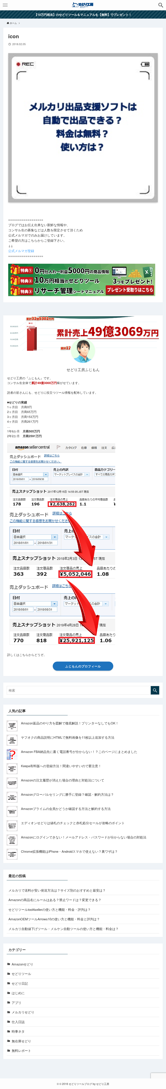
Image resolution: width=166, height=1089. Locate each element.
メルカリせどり (23, 1012)
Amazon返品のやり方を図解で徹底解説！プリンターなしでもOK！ (70, 723)
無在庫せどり (21, 1041)
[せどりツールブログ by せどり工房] (83, 5)
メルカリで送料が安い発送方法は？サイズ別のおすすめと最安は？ (57, 890)
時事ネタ (18, 1031)
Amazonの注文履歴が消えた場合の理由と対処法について (62, 780)
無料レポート (21, 1050)
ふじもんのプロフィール (83, 666)
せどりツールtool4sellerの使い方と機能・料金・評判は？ (49, 909)
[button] (161, 5)
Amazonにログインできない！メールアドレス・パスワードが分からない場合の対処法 (83, 837)
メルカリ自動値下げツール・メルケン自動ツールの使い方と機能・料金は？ (63, 928)
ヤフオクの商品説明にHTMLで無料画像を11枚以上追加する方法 (67, 737)
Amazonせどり (22, 964)
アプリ (16, 1002)
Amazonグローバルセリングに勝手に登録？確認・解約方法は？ (67, 794)
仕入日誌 (18, 1021)
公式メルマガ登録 (21, 250)
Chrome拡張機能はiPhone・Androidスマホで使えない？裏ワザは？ (69, 851)
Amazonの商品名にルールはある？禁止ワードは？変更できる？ (54, 899)
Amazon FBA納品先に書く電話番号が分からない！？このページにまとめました (79, 751)
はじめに (18, 993)
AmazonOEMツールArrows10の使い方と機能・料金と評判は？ (54, 919)
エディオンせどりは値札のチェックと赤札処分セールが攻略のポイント (73, 823)
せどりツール (21, 973)
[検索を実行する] (155, 690)
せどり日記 (20, 983)
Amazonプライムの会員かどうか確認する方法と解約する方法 (66, 808)
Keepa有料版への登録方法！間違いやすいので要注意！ (61, 766)
